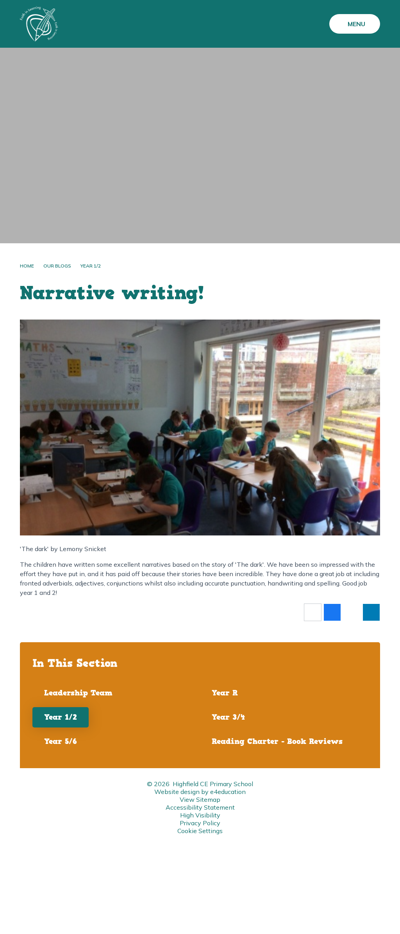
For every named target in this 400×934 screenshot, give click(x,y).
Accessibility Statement (200, 807)
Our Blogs (57, 266)
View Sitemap (200, 799)
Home (27, 266)
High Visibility (200, 815)
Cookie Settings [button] (200, 831)
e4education (228, 792)
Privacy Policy (200, 823)
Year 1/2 (90, 266)
